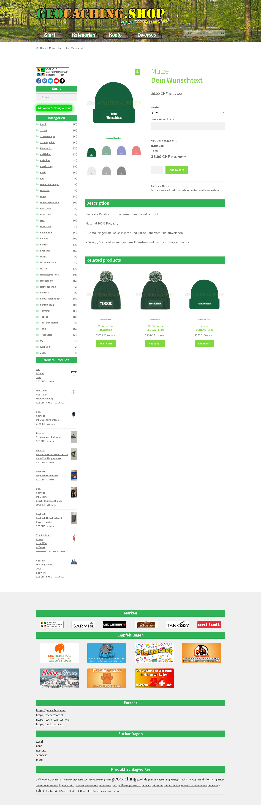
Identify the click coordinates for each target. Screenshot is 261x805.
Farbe (155, 107)
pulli (114, 785)
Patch (43, 124)
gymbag (163, 779)
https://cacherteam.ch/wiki (52, 719)
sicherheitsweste (199, 785)
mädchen (80, 785)
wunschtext (213, 190)
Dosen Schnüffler (49, 202)
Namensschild (48, 286)
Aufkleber (45, 154)
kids (199, 779)
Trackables (46, 334)
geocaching (182, 190)
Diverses (45, 190)
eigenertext (79, 779)
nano (39, 746)
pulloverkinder (135, 786)
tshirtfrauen (61, 791)
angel (39, 741)
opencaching (105, 785)
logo (62, 785)
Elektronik (45, 208)
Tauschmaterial (49, 322)
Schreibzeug (47, 304)
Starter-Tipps (47, 136)
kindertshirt (41, 785)
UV (41, 340)
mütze (194, 190)
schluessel (157, 785)
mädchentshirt (91, 785)
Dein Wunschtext (162, 119)
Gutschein (45, 226)
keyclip (193, 779)
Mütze (52, 48)
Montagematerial (49, 274)
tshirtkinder (80, 791)
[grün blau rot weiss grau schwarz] (188, 112)
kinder (206, 779)
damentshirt (66, 780)
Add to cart (177, 170)
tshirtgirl (71, 791)
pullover (123, 785)
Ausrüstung (46, 166)
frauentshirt (98, 780)
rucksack (146, 785)
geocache (107, 780)
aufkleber (42, 779)
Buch (43, 172)
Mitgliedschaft (48, 262)
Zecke (43, 352)
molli (39, 759)
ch (53, 779)
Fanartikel (45, 214)
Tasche (44, 316)
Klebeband (46, 232)
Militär (43, 256)
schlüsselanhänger (174, 785)
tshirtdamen (50, 791)
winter (202, 190)
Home (43, 48)
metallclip (70, 785)
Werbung (45, 346)
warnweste (114, 791)
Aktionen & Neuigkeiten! (54, 108)
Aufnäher (45, 160)
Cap (42, 178)
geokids (142, 779)
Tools (43, 328)
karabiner (183, 779)
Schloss (44, 292)
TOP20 (43, 130)
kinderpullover (217, 780)
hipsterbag (172, 779)
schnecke (41, 755)
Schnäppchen (47, 142)
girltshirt (154, 780)
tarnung (215, 785)
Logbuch (45, 250)
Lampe (44, 244)
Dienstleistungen (49, 184)
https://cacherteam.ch (50, 715)
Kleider (44, 238)
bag (49, 780)
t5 (209, 785)
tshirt (40, 790)
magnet (41, 750)
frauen (89, 780)
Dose (43, 196)
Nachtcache (46, 280)
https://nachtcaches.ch (50, 724)
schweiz (188, 785)
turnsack (104, 791)
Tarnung (45, 310)
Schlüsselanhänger (50, 298)
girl (149, 780)
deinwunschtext (166, 190)
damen (58, 780)
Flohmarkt (46, 148)
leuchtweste (52, 785)
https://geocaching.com (51, 710)
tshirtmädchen (93, 791)
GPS (42, 220)
